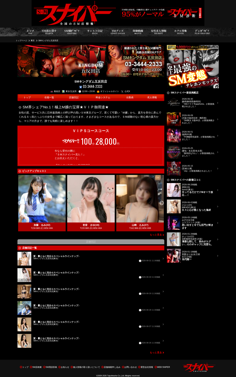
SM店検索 (37, 367)
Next (161, 203)
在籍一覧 (49, 97)
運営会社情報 (147, 367)
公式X (127, 91)
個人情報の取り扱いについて (86, 367)
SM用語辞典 (51, 367)
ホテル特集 (180, 32)
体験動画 (138, 32)
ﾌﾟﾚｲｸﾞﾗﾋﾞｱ (202, 32)
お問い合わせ (130, 367)
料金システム (103, 97)
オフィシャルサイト (109, 91)
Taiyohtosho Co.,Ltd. (115, 376)
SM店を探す (49, 32)
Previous (20, 203)
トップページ (21, 40)
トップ (30, 32)
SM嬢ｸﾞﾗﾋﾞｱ (71, 32)
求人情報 (152, 97)
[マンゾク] (193, 47)
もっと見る (156, 234)
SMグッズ (117, 32)
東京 (33, 40)
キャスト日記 (95, 32)
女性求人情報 (158, 32)
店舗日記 (74, 97)
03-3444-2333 (92, 86)
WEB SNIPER (163, 367)
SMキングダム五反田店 (48, 40)
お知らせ (65, 367)
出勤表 (130, 97)
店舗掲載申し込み (112, 367)
